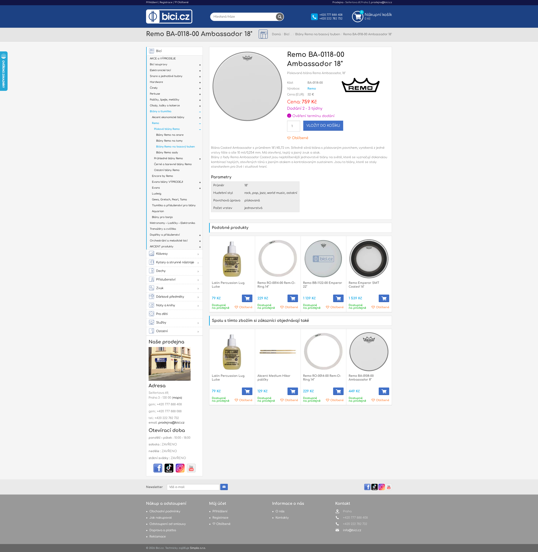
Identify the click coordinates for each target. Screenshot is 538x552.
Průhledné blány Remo (168, 158)
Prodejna (337, 2)
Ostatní (162, 331)
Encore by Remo (162, 176)
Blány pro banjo (162, 217)
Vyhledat (280, 17)
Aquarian (158, 211)
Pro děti (162, 314)
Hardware (156, 82)
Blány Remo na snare (169, 134)
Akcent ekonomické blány (168, 117)
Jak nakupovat (160, 517)
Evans (156, 187)
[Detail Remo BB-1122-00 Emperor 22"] (323, 259)
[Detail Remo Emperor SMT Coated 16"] (369, 259)
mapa (177, 397)
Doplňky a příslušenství (165, 234)
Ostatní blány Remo (166, 170)
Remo (155, 123)
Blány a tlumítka (160, 111)
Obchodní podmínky (164, 511)
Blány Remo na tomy (169, 140)
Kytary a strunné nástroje (175, 262)
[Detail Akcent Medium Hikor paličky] (277, 351)
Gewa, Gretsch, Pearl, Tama (169, 199)
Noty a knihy (165, 305)
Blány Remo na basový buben (175, 146)
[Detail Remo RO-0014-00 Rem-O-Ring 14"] (277, 259)
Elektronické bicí (160, 70)
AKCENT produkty (161, 246)
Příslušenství (165, 279)
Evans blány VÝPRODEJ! (167, 181)
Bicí (159, 51)
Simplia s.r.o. (198, 548)
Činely (154, 87)
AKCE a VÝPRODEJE (163, 58)
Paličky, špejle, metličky (164, 99)
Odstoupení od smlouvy (167, 524)
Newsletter (154, 487)
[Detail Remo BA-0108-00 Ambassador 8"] (369, 351)
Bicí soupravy (158, 64)
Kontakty (282, 517)
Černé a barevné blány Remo (173, 164)
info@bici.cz (352, 530)
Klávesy (162, 253)
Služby (161, 322)
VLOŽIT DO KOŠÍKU (323, 126)
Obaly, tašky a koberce (165, 105)
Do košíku (247, 298)
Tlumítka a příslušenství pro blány (174, 205)
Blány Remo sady (167, 152)
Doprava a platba (162, 530)
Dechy (161, 271)
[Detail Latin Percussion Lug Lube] (232, 259)
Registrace (166, 2)
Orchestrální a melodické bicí (168, 240)
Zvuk (160, 288)
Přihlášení (152, 2)
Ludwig (156, 193)
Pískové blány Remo (167, 129)
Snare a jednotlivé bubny (166, 76)
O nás (280, 511)
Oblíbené (183, 2)
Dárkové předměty (170, 296)
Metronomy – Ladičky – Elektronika (172, 223)
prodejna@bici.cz (381, 2)
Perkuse (155, 93)
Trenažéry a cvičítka (163, 228)
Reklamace (157, 536)
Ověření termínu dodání (312, 116)
